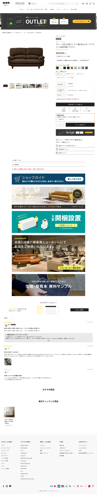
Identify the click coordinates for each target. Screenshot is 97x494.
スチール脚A (70, 77)
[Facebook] (3, 486)
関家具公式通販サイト (7, 32)
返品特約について (64, 149)
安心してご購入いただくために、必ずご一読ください (29, 169)
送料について (67, 142)
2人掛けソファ (18, 32)
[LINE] (10, 486)
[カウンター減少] (57, 124)
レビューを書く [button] (79, 310)
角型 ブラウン (60, 73)
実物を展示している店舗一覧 (75, 104)
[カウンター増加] (63, 124)
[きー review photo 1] (8, 361)
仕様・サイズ (17, 160)
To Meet (63, 36)
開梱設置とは (79, 139)
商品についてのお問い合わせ (67, 146)
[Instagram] (7, 486)
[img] (8, 322)
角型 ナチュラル (70, 73)
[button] (63, 4)
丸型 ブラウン (80, 73)
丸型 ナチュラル (60, 77)
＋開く (48, 341)
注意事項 (16, 165)
